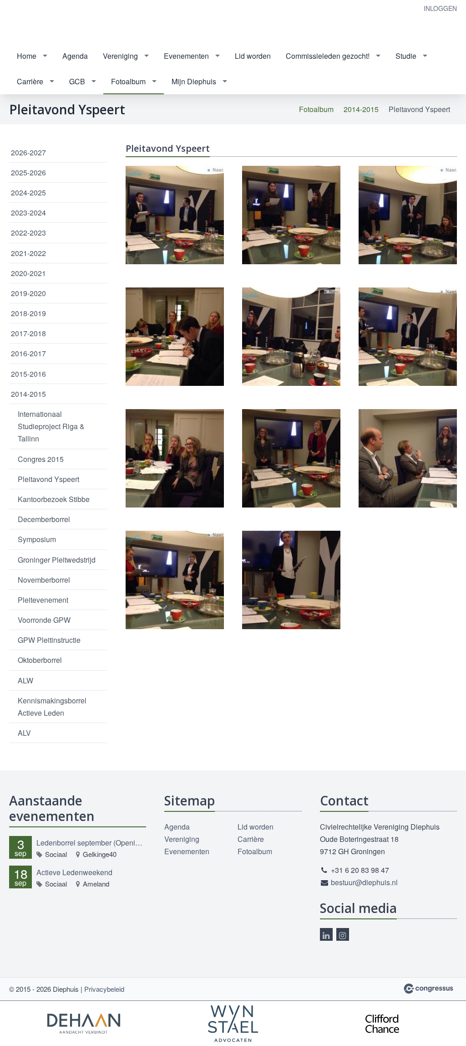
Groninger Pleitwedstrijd (57, 559)
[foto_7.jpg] (408, 458)
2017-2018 (28, 333)
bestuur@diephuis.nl (364, 882)
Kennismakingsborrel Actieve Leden (52, 706)
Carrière (30, 81)
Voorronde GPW (44, 620)
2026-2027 (28, 152)
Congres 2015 (41, 459)
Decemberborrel (44, 519)
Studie (405, 56)
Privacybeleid (104, 989)
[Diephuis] (36, 22)
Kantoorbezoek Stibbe (54, 499)
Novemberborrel (44, 579)
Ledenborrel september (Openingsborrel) (91, 842)
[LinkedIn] (326, 934)
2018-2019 (28, 313)
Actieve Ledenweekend (74, 872)
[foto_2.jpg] (175, 336)
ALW (25, 680)
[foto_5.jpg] (175, 458)
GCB (77, 81)
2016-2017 (28, 353)
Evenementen (186, 56)
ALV (24, 733)
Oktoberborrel (40, 660)
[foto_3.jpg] (291, 336)
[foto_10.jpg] (175, 215)
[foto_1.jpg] (408, 215)
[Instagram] (342, 934)
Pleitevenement (43, 600)
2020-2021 (28, 273)
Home (26, 56)
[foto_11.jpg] (291, 215)
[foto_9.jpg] (291, 580)
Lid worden (253, 56)
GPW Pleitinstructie (49, 640)
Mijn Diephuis (194, 81)
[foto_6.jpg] (291, 458)
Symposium (37, 539)
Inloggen (440, 8)
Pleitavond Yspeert (48, 479)
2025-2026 (28, 172)
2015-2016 (28, 374)
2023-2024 (28, 212)
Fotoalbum (128, 81)
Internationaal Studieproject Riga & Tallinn (51, 426)
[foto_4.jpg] (408, 336)
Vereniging (120, 56)
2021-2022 (28, 253)
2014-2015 (361, 109)
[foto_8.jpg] (175, 580)
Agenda (75, 56)
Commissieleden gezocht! (328, 56)
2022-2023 (28, 232)
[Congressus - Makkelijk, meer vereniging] (428, 989)
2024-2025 (28, 192)
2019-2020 (28, 293)
